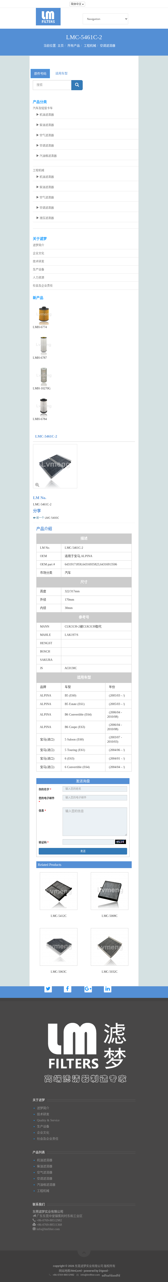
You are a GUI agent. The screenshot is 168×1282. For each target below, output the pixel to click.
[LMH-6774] (85, 314)
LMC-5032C (109, 971)
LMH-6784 (40, 419)
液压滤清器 (46, 218)
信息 (42, 810)
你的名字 (45, 789)
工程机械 (90, 45)
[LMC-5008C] (109, 891)
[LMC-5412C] (58, 891)
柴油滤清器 (46, 125)
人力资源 (38, 277)
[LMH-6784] (85, 406)
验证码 (44, 842)
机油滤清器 (46, 114)
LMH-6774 (40, 327)
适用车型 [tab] (61, 73)
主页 (61, 45)
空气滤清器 (46, 135)
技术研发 (38, 261)
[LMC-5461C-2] (84, 466)
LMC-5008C (109, 916)
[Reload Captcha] (120, 842)
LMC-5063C (58, 971)
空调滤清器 (107, 45)
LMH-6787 (40, 357)
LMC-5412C (58, 916)
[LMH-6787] (85, 344)
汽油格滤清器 (48, 155)
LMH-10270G (42, 388)
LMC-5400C (52, 518)
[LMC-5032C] (109, 947)
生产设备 (38, 269)
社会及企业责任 (43, 285)
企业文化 (38, 253)
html (73, 1270)
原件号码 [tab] (40, 73)
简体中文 (76, 4)
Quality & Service (48, 1120)
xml (79, 1270)
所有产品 (74, 45)
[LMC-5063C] (58, 947)
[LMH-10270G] (85, 375)
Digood (103, 1270)
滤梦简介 (38, 245)
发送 (83, 851)
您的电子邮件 (46, 800)
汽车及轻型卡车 (43, 108)
